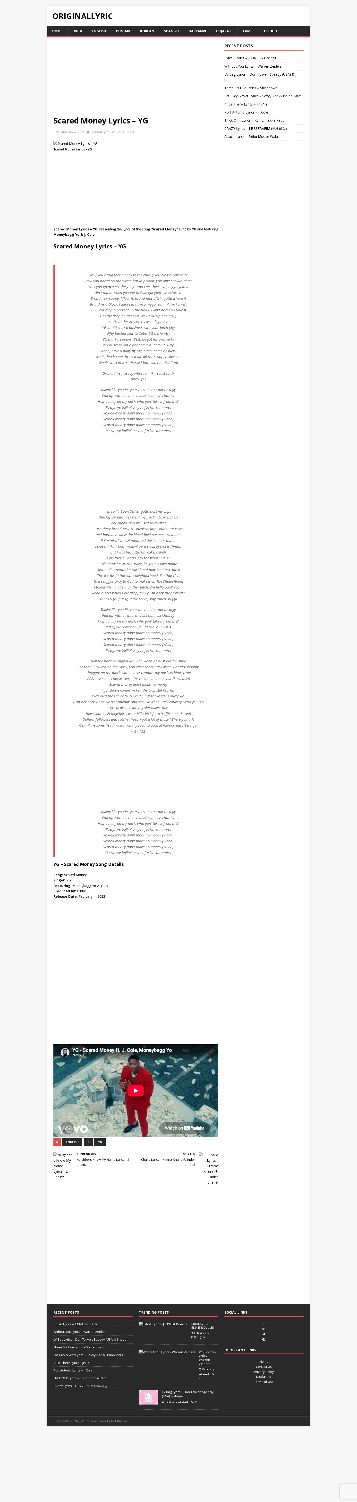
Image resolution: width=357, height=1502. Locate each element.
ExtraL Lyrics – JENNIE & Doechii (250, 58)
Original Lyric (99, 132)
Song (120, 132)
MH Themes (119, 1421)
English (99, 31)
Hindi (77, 31)
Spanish (171, 31)
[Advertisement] (135, 79)
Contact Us (264, 1366)
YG (100, 1142)
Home (57, 31)
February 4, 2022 (72, 132)
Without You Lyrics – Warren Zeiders (253, 66)
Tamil (247, 31)
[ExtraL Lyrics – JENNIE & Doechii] (163, 1324)
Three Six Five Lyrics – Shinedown (250, 88)
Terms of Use (264, 1381)
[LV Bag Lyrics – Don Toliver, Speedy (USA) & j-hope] (148, 1402)
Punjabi (123, 31)
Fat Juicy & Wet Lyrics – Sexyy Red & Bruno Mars (263, 96)
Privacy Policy (264, 1372)
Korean (147, 31)
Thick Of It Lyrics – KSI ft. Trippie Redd (254, 120)
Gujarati (224, 31)
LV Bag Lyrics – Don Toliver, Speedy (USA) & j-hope (90, 1339)
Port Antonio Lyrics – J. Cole (246, 112)
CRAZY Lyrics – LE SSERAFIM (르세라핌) (255, 128)
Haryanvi (197, 31)
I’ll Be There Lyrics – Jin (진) (245, 104)
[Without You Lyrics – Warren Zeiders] (167, 1352)
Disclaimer (264, 1376)
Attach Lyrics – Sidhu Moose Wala (251, 136)
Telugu (270, 31)
